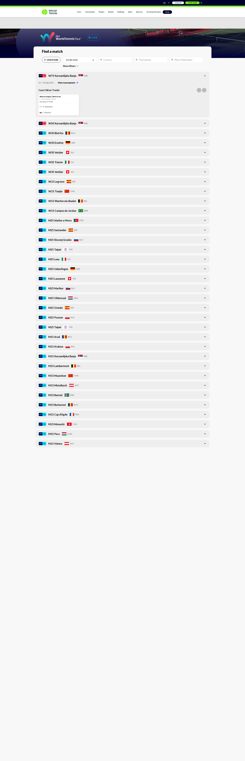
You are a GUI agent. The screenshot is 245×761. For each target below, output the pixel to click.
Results (111, 12)
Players (101, 12)
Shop (167, 12)
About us (139, 12)
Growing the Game (153, 12)
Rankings (120, 12)
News (130, 12)
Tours (79, 12)
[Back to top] (243, 756)
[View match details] (59, 105)
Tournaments (90, 12)
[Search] (201, 3)
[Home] (53, 12)
